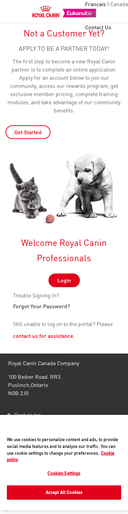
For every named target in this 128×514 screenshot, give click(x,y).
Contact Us (98, 27)
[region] (64, 462)
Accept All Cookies (64, 492)
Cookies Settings (63, 473)
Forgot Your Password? (41, 307)
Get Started (28, 132)
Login (64, 280)
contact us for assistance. (44, 336)
